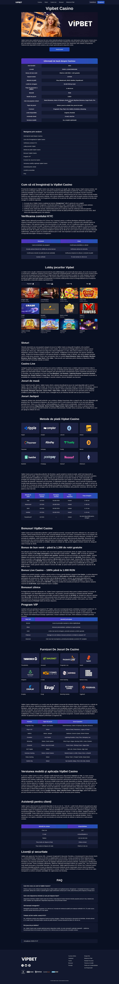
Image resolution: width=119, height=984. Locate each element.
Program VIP (27, 156)
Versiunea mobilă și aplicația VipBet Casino (35, 163)
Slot (87, 283)
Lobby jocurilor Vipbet (29, 146)
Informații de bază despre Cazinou (33, 136)
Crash (68, 283)
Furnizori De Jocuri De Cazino (32, 160)
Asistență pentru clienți (30, 167)
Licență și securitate (29, 170)
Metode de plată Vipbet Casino (32, 149)
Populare (29, 283)
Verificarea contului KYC (30, 143)
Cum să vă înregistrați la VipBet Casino (34, 139)
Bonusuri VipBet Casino (30, 153)
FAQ (25, 173)
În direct (49, 283)
